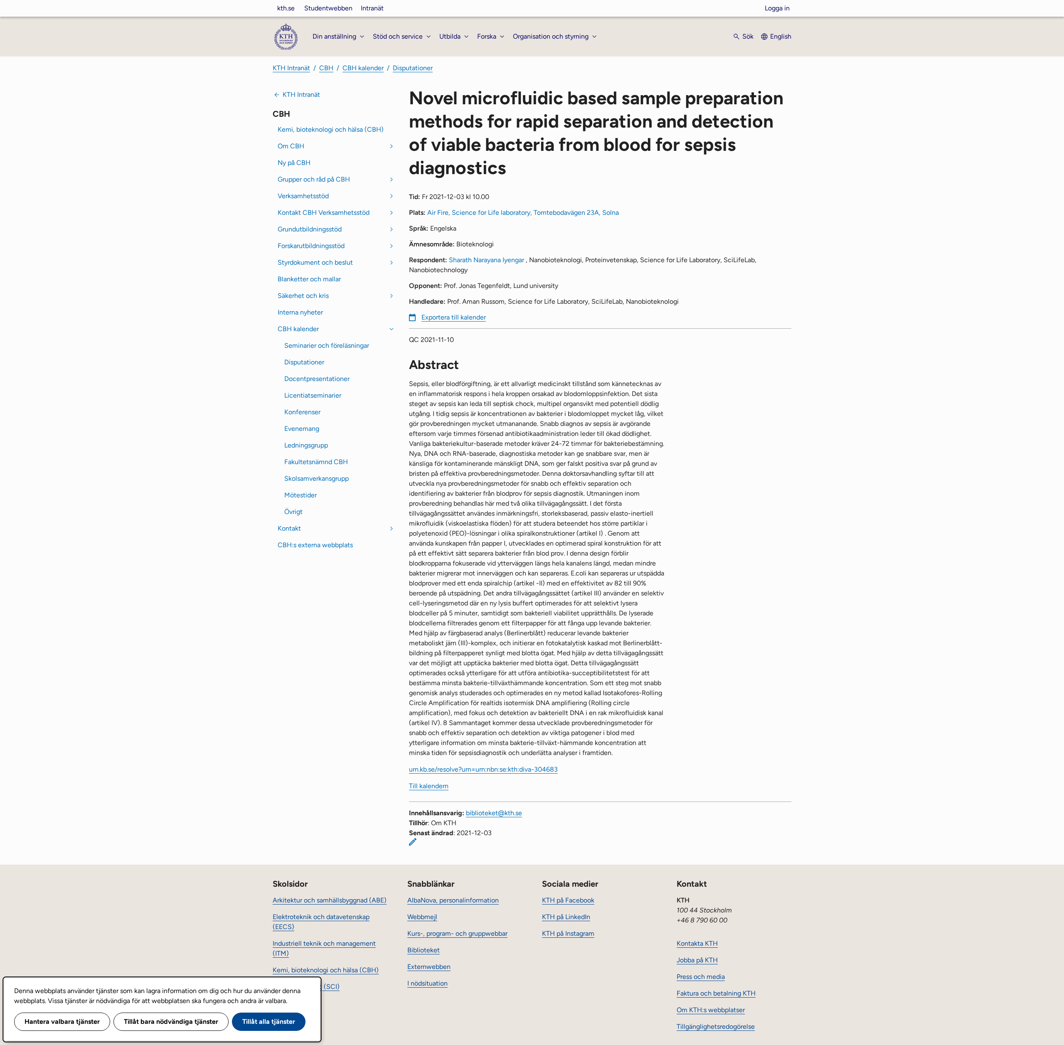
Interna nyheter (300, 312)
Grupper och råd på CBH (314, 179)
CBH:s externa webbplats (315, 545)
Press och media (701, 977)
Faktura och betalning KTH (716, 993)
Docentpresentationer (317, 379)
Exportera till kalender (453, 317)
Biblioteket (423, 950)
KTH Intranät (291, 68)
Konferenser (302, 412)
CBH (326, 68)
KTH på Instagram (568, 933)
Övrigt (293, 512)
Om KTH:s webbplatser (711, 1010)
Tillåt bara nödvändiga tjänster (171, 1021)
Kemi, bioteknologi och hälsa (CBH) (331, 129)
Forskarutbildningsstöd (311, 246)
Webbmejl (422, 917)
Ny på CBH (294, 163)
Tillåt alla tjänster (268, 1021)
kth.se (286, 8)
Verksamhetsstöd (303, 196)
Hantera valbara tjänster (62, 1021)
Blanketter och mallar (309, 279)
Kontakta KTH (697, 943)
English (780, 36)
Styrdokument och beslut (315, 262)
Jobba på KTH (697, 960)
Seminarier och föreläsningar (326, 345)
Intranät (372, 8)
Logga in (777, 8)
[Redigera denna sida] (412, 842)
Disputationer (413, 68)
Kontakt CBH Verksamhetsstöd (323, 212)
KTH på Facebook (568, 900)
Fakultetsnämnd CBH (316, 462)
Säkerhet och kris (303, 296)
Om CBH (291, 146)
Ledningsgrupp (306, 445)
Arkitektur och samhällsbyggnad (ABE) (330, 900)
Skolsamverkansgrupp (316, 478)
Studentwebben (328, 8)
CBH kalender (363, 68)
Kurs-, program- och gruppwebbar (457, 933)
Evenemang (301, 429)
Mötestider (300, 495)
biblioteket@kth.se (494, 813)
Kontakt (289, 528)
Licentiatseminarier (312, 395)
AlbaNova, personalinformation (453, 900)
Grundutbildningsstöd (310, 229)
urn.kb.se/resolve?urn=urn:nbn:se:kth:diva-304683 (483, 769)
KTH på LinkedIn (566, 917)
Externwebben (429, 967)
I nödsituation (427, 983)
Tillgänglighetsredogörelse (716, 1026)
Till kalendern (428, 786)
